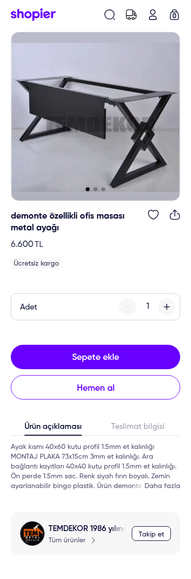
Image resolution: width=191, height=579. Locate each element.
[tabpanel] (95, 466)
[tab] (53, 429)
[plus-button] (166, 306)
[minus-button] (127, 306)
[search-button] (110, 15)
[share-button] (175, 215)
